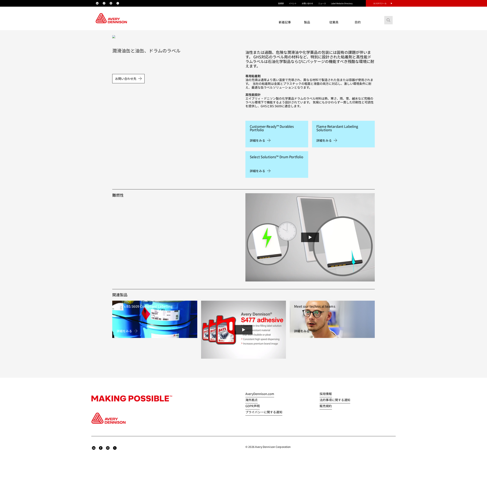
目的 (358, 22)
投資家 (281, 3)
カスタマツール (380, 3)
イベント (293, 3)
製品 (307, 22)
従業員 (333, 22)
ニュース (322, 3)
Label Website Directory (342, 3)
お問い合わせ (307, 3)
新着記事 (285, 22)
